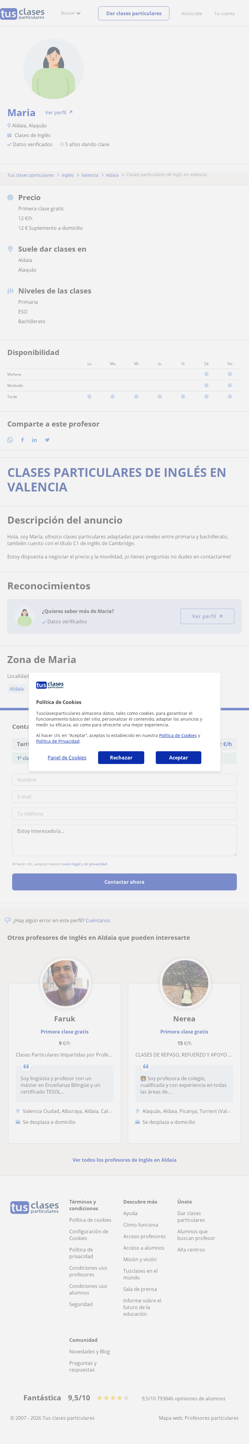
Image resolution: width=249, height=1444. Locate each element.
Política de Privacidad (58, 741)
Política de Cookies (178, 735)
